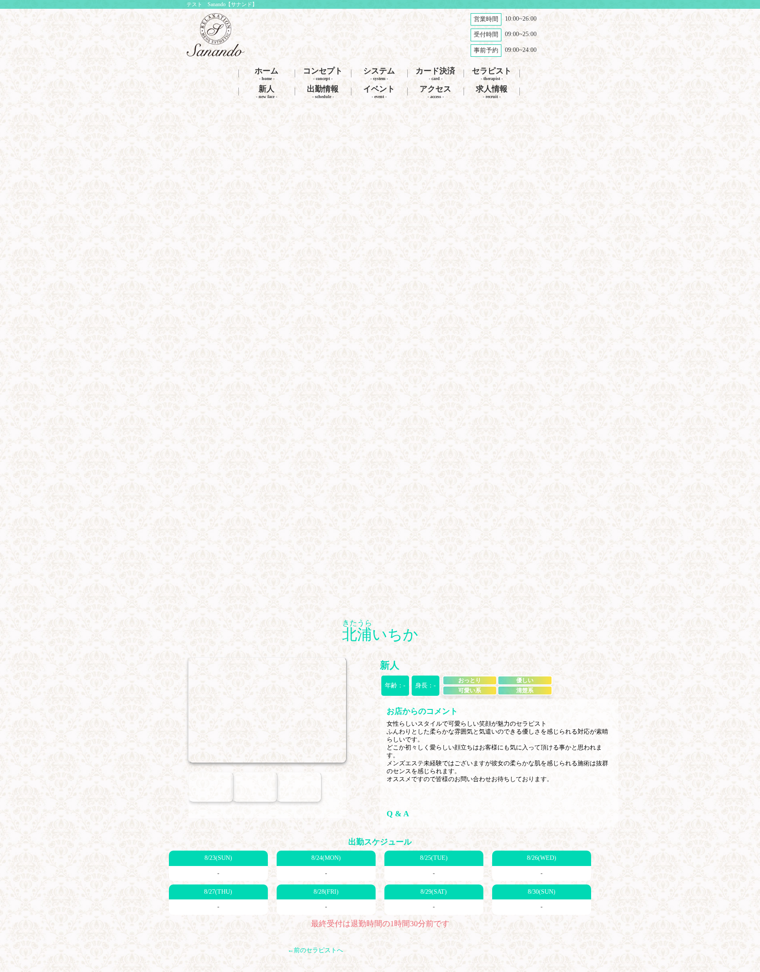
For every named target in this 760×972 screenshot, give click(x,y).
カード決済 (435, 73)
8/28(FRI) (326, 891)
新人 (266, 91)
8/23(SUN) (218, 858)
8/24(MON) (326, 858)
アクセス (435, 91)
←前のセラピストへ (315, 950)
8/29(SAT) (433, 891)
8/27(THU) (218, 891)
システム (379, 73)
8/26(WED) (541, 858)
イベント (379, 91)
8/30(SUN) (541, 891)
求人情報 (492, 91)
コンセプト (323, 73)
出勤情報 (323, 91)
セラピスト (492, 73)
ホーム (266, 73)
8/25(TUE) (434, 858)
